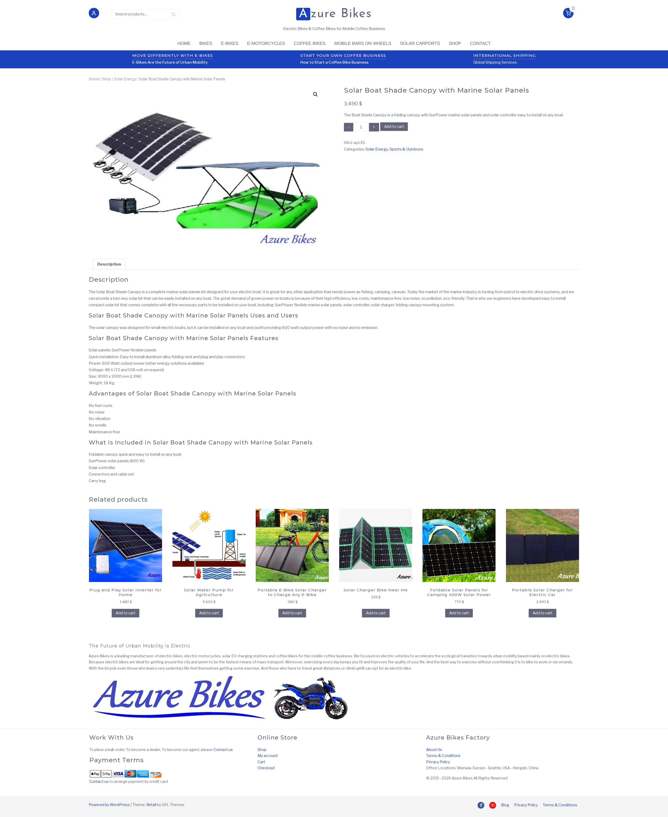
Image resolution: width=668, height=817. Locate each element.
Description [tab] (109, 264)
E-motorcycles (266, 43)
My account (268, 755)
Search (173, 14)
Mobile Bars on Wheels (362, 43)
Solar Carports (420, 43)
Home (183, 43)
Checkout (266, 768)
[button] (94, 14)
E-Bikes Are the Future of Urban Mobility (170, 62)
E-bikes (229, 43)
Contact (480, 43)
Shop (455, 43)
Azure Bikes (335, 14)
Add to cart (394, 126)
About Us (434, 749)
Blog (505, 805)
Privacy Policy (438, 762)
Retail (151, 804)
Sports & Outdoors (406, 149)
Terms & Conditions (443, 755)
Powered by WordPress (109, 804)
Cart (261, 762)
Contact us (223, 749)
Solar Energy (125, 79)
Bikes (205, 43)
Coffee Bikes (309, 43)
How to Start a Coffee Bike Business (334, 62)
